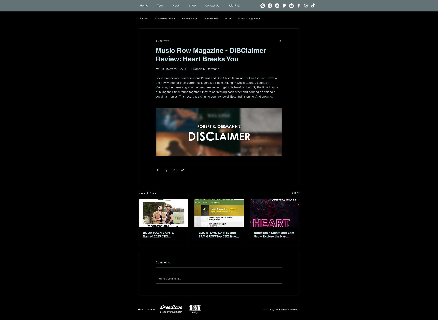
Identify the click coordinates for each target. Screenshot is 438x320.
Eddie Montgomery (249, 18)
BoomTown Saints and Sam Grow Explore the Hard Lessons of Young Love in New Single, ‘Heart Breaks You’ (274, 234)
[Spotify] (262, 5)
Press (228, 18)
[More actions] (280, 41)
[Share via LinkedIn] (174, 170)
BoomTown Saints (165, 18)
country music (189, 18)
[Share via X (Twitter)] (165, 170)
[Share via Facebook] (157, 170)
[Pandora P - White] (284, 5)
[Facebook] (298, 5)
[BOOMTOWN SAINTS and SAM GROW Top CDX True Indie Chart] (219, 213)
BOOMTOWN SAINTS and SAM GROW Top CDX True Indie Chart (217, 234)
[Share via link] (182, 170)
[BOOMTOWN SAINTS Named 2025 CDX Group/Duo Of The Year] (163, 213)
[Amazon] (277, 5)
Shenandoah (211, 18)
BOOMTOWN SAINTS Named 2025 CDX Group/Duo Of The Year (159, 234)
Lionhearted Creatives (286, 309)
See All (295, 192)
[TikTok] (313, 5)
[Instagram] (306, 5)
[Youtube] (291, 5)
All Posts (143, 18)
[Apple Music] (270, 5)
